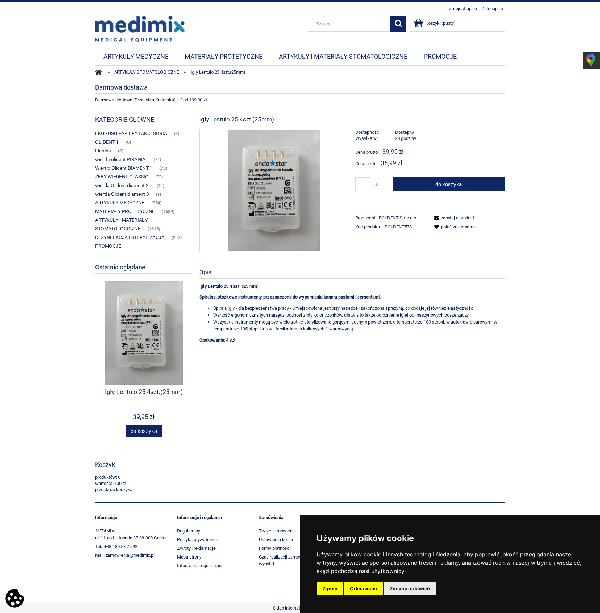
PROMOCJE (108, 246)
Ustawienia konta (276, 539)
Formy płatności (275, 548)
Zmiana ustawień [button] (410, 588)
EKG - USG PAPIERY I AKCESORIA (131, 133)
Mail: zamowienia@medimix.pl (125, 555)
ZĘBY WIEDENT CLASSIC (121, 176)
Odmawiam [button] (363, 588)
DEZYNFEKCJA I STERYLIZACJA (130, 237)
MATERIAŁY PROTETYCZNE (125, 211)
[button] (453, 217)
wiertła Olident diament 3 (122, 194)
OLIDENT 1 (107, 142)
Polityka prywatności (197, 539)
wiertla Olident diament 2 (122, 185)
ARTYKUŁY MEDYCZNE (119, 202)
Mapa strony (189, 557)
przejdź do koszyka (113, 489)
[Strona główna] (140, 28)
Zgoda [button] (330, 588)
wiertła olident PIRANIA (121, 159)
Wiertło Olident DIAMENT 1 (123, 168)
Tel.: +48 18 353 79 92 (116, 546)
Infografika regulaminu (199, 565)
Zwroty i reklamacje (196, 548)
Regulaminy (188, 531)
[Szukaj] (398, 24)
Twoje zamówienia (277, 531)
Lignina (103, 150)
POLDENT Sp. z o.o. (398, 217)
